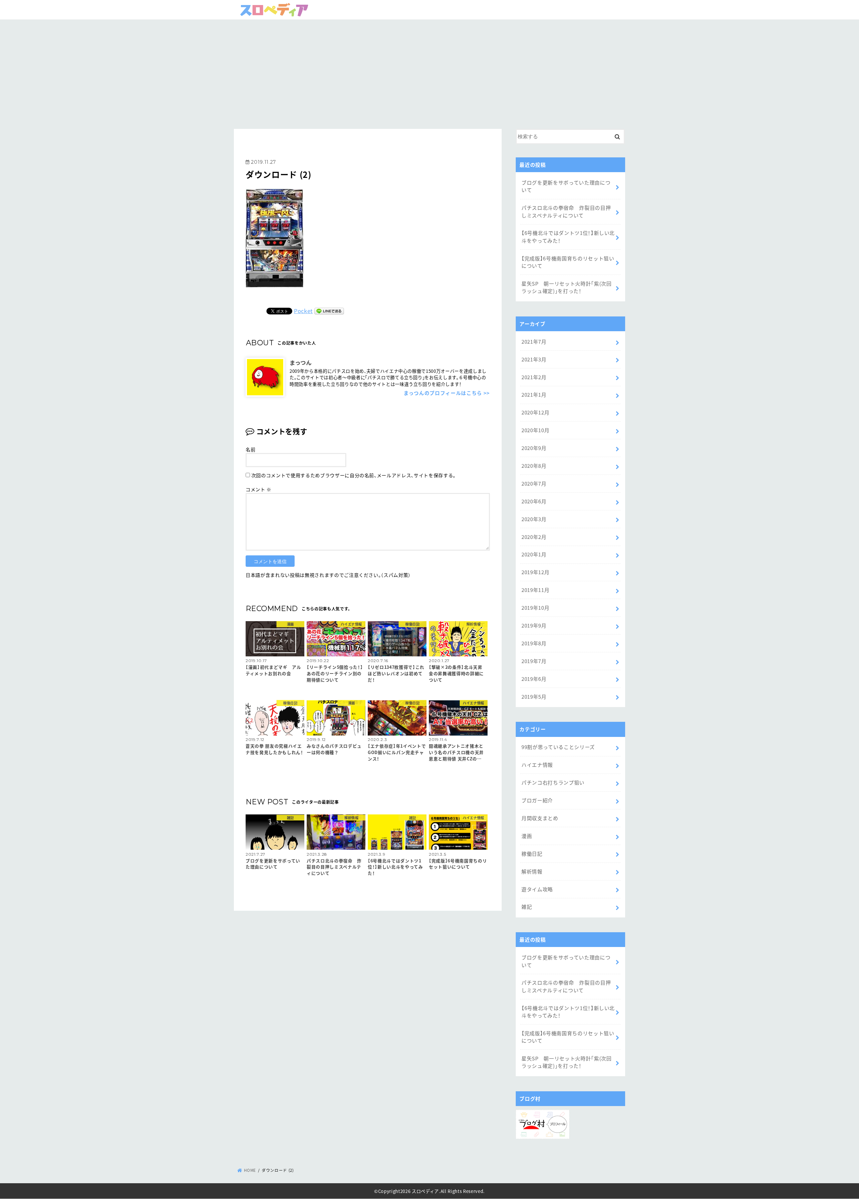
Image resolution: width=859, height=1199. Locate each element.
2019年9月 (534, 625)
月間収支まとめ (539, 817)
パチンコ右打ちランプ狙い (553, 782)
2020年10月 (535, 430)
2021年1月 (534, 394)
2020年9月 (534, 447)
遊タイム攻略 (537, 889)
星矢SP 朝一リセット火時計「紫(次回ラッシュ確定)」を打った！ (566, 287)
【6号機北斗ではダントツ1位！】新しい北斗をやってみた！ (568, 236)
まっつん (301, 362)
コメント (258, 489)
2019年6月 (534, 678)
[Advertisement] (429, 72)
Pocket (303, 311)
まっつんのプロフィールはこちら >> (447, 392)
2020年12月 (535, 412)
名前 (250, 449)
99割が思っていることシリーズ (558, 746)
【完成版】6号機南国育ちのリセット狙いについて (567, 262)
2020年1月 (534, 554)
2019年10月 (535, 607)
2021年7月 (534, 341)
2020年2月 (534, 536)
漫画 (526, 835)
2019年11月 (535, 589)
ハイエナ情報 (537, 764)
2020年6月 (534, 501)
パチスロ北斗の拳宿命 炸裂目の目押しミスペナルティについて (566, 211)
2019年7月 (534, 660)
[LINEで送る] (329, 311)
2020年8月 (534, 465)
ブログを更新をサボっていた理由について (565, 186)
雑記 (526, 906)
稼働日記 (532, 853)
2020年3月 (534, 518)
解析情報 (532, 871)
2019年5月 (534, 696)
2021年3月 (534, 359)
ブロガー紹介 (537, 800)
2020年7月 (534, 483)
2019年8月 (534, 643)
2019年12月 (535, 572)
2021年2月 (534, 377)
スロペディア (425, 1191)
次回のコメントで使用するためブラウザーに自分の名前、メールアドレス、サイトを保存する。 (353, 475)
